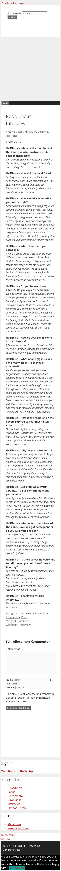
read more (18, 868)
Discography (15, 796)
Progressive (13, 617)
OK (10, 868)
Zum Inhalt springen (13, 3)
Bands (11, 792)
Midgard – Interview (17, 621)
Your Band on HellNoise (17, 771)
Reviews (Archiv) (17, 808)
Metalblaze (14, 824)
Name (9, 679)
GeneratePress (11, 849)
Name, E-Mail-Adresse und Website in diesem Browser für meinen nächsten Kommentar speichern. (30, 697)
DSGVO (5, 839)
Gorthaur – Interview (18, 624)
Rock (24, 617)
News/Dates (15, 788)
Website (10, 687)
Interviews (26, 613)
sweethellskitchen (18, 828)
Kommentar (13, 649)
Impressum (8, 835)
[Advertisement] (30, 69)
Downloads (14, 800)
